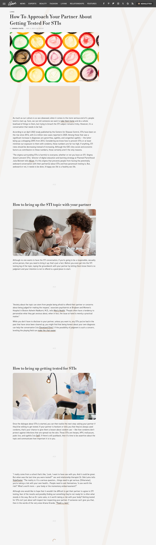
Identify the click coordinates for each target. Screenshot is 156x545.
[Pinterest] (108, 4)
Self (37, 435)
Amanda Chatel (18, 28)
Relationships (77, 3)
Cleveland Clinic (46, 327)
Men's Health (59, 310)
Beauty (43, 3)
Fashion (54, 3)
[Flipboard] (113, 4)
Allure (31, 160)
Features (92, 3)
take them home (67, 121)
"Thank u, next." (62, 503)
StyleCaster (18, 480)
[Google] (128, 4)
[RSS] (132, 4)
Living (64, 3)
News (22, 3)
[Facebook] (104, 4)
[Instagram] (118, 4)
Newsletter (146, 4)
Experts (32, 3)
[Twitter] (123, 4)
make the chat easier (47, 330)
